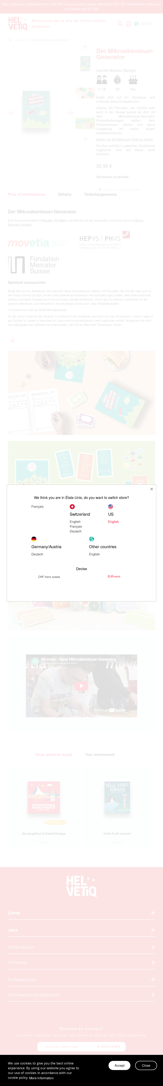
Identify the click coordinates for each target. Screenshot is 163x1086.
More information (41, 1078)
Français (37, 506)
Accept (119, 1065)
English (94, 554)
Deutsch (76, 531)
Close (146, 1065)
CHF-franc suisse (49, 577)
